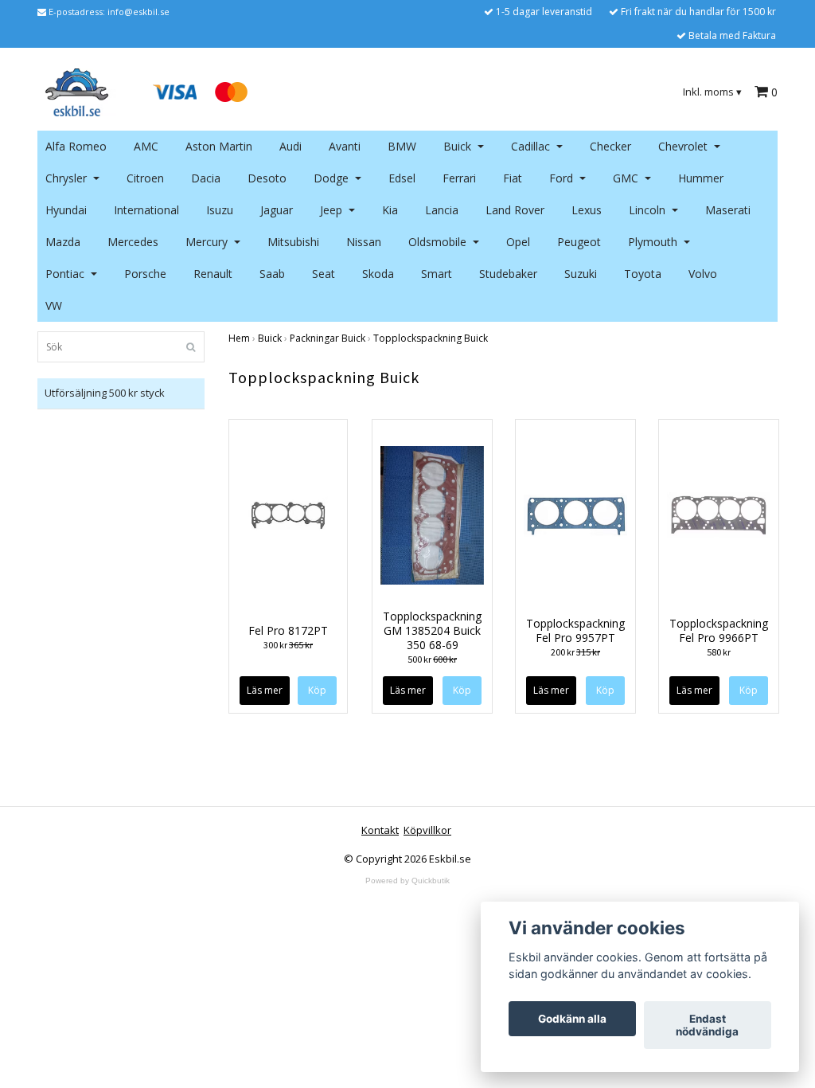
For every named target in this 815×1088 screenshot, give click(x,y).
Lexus (586, 209)
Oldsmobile (437, 241)
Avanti (345, 146)
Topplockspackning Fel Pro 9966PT (718, 630)
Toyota (642, 273)
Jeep (331, 209)
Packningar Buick (327, 338)
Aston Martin (218, 146)
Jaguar (276, 209)
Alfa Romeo (76, 146)
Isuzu (219, 209)
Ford (561, 178)
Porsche (145, 273)
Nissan (363, 241)
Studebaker (508, 273)
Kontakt (380, 830)
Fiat (512, 178)
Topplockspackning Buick (430, 338)
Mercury (206, 241)
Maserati (728, 209)
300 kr (288, 645)
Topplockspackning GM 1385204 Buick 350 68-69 (432, 630)
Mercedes (132, 241)
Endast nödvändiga (707, 1025)
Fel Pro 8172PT (288, 630)
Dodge (331, 178)
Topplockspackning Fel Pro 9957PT (575, 630)
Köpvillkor (427, 830)
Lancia (441, 209)
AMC (146, 146)
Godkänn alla (572, 1018)
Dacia (205, 178)
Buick (457, 146)
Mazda (62, 241)
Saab (272, 273)
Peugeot (579, 241)
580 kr (719, 652)
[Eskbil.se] (76, 91)
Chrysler (66, 178)
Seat (323, 273)
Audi (290, 146)
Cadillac (530, 146)
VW (53, 305)
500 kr (432, 659)
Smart (436, 273)
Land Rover (514, 209)
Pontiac (64, 273)
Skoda (378, 273)
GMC (625, 178)
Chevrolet (683, 146)
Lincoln (647, 209)
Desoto (267, 178)
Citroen (145, 178)
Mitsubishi (293, 241)
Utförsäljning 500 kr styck (105, 392)
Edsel (401, 178)
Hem (239, 338)
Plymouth (652, 241)
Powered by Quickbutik (407, 880)
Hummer (700, 178)
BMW (402, 146)
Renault (212, 273)
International (146, 209)
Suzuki (580, 273)
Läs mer (265, 690)
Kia (390, 209)
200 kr (575, 652)
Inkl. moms (712, 91)
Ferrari (459, 178)
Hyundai (66, 209)
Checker (610, 146)
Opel (518, 241)
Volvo (702, 273)
